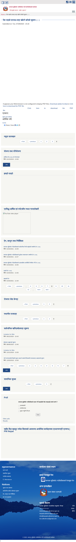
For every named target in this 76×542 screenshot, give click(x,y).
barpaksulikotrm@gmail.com (48, 513)
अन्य (6, 165)
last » (47, 289)
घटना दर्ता (5, 470)
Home (3, 14)
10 (62, 286)
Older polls (6, 418)
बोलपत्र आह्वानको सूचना (10, 342)
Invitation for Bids (9, 334)
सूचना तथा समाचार (7, 117)
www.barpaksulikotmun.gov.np (49, 511)
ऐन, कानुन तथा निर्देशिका (9, 494)
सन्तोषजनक (23, 408)
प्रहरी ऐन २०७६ (8, 270)
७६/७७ (4, 123)
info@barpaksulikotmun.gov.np (49, 516)
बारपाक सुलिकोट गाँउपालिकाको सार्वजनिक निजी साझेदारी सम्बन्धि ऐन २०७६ (22, 247)
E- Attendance (7, 479)
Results (5, 421)
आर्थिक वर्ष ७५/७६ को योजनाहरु (12, 157)
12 (28, 289)
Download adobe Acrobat (59, 104)
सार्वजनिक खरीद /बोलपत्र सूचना (11, 491)
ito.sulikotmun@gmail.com (48, 518)
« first (23, 141)
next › (39, 289)
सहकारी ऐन (6, 278)
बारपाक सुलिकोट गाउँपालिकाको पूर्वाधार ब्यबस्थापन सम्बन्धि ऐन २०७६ (20, 254)
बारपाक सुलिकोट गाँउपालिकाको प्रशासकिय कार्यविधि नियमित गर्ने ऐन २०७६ (22, 262)
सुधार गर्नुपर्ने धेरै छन (25, 411)
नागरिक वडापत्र (7, 476)
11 (68, 286)
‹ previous (32, 141)
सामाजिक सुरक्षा (6, 473)
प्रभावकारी (22, 405)
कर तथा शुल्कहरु (7, 497)
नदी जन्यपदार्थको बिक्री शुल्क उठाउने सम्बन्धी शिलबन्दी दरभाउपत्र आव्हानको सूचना (24, 358)
